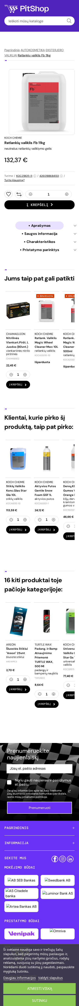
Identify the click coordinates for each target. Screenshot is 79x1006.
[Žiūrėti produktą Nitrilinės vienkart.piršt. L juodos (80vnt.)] (18, 310)
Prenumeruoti (39, 807)
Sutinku (39, 1000)
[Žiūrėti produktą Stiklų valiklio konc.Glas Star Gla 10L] (18, 459)
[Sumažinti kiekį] (30, 194)
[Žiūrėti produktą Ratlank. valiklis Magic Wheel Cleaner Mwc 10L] (46, 310)
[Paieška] (69, 21)
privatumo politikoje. (34, 797)
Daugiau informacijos (19, 977)
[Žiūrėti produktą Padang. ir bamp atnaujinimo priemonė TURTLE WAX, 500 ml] (46, 621)
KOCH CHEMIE (13, 138)
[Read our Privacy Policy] (69, 791)
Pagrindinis (12, 50)
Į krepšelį (37, 205)
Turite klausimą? (14, 180)
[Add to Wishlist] (8, 194)
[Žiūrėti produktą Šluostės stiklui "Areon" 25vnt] (18, 621)
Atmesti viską (39, 988)
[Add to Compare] (19, 194)
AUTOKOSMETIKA (33, 50)
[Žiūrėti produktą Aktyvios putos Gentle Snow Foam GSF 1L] (46, 459)
